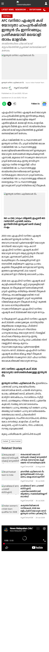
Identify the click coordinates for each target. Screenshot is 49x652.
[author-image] (11, 88)
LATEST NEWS (8, 9)
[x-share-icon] (9, 105)
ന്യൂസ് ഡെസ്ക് (21, 87)
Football (5, 441)
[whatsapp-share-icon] (4, 105)
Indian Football (16, 441)
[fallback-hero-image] (10, 458)
